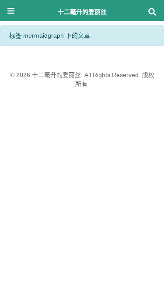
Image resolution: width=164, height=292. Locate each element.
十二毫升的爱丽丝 (82, 11)
